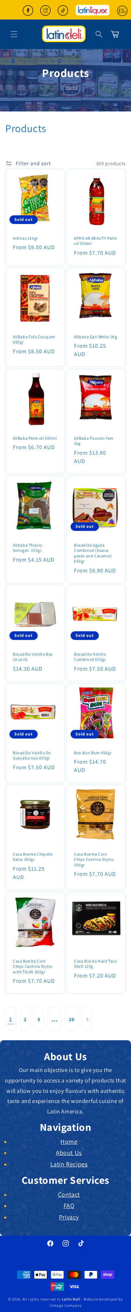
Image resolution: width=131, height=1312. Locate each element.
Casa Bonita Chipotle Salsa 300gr (33, 856)
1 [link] (11, 1019)
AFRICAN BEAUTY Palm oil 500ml (95, 241)
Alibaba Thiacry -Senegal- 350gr (29, 547)
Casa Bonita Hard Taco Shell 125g (95, 963)
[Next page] (87, 1019)
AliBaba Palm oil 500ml (35, 437)
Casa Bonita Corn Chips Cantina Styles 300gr (94, 859)
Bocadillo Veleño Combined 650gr (90, 656)
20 (71, 1019)
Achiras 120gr (25, 238)
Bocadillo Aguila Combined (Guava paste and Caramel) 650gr (93, 553)
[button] (99, 34)
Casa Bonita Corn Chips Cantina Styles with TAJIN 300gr (33, 966)
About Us (69, 1152)
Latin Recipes (69, 1164)
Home (71, 87)
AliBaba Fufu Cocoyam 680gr (34, 339)
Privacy (69, 1217)
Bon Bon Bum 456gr (92, 752)
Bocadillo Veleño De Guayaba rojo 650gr (32, 755)
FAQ (69, 1205)
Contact (69, 1194)
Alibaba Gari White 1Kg (95, 336)
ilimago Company (65, 1305)
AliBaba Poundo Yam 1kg (94, 440)
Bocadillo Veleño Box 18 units (33, 656)
